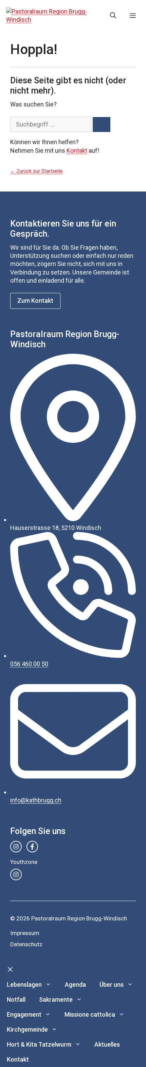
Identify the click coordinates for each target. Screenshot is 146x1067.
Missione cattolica (90, 1014)
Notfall (16, 999)
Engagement (24, 1014)
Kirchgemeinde (27, 1029)
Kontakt (77, 150)
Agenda (75, 984)
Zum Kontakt (35, 300)
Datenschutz (26, 944)
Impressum (24, 933)
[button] (113, 15)
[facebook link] (32, 846)
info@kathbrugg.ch (35, 800)
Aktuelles (107, 1044)
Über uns (111, 984)
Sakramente (56, 999)
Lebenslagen (24, 984)
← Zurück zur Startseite (36, 171)
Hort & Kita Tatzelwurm (39, 1044)
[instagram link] (16, 846)
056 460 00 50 (29, 663)
